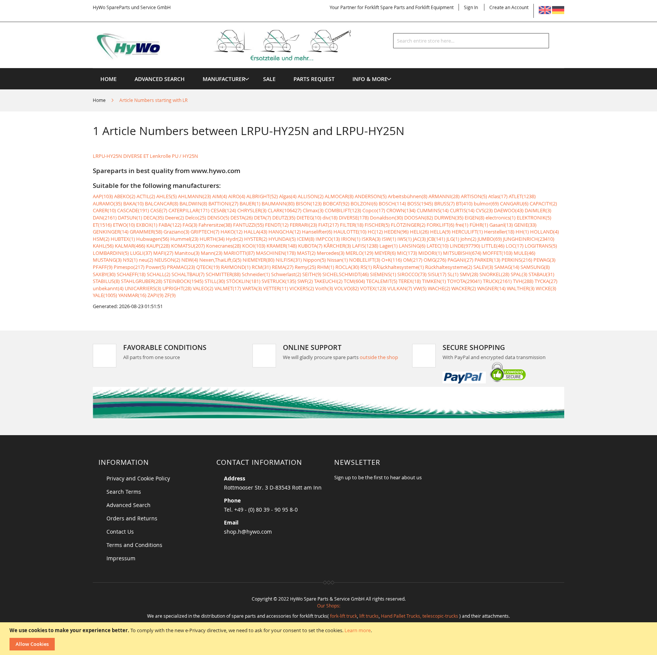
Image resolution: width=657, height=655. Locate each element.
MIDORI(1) (430, 253)
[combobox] (471, 40)
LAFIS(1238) (365, 245)
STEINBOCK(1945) (183, 281)
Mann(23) (211, 253)
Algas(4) (288, 196)
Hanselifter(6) (317, 231)
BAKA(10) (133, 203)
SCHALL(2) (158, 274)
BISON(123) (309, 203)
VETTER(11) (275, 288)
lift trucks (369, 616)
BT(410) (464, 203)
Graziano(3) (176, 231)
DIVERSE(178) (354, 217)
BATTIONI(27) (223, 203)
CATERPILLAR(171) (188, 210)
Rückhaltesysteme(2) (448, 267)
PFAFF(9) (103, 267)
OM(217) (412, 259)
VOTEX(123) (373, 288)
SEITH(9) (311, 274)
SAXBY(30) (104, 274)
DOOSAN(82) (418, 217)
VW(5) (420, 288)
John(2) (468, 238)
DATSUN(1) (130, 217)
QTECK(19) (208, 267)
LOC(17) (515, 245)
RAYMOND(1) (236, 267)
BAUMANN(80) (278, 203)
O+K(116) (391, 259)
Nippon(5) (314, 259)
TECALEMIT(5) (381, 281)
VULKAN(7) (399, 288)
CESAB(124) (223, 210)
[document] (329, 638)
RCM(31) (261, 267)
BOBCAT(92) (336, 203)
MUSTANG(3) (107, 259)
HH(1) (522, 231)
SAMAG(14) (506, 267)
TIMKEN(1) (434, 281)
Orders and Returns (131, 518)
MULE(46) (524, 253)
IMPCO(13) (328, 238)
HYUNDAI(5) (282, 238)
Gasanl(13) (501, 224)
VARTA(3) (252, 288)
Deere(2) (174, 217)
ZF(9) (170, 295)
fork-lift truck (343, 616)
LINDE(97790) (465, 245)
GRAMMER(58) (146, 231)
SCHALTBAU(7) (188, 274)
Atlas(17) (498, 196)
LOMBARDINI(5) (111, 253)
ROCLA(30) (347, 267)
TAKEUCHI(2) (328, 281)
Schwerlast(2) (286, 274)
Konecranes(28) (223, 245)
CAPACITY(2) (543, 203)
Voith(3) (324, 288)
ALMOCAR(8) (339, 196)
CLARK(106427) (285, 210)
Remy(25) (305, 267)
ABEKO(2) (124, 196)
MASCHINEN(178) (276, 253)
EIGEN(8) (474, 217)
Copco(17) (373, 210)
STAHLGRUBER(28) (141, 281)
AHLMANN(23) (194, 196)
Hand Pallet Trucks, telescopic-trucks (419, 616)
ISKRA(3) (371, 238)
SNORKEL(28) (494, 274)
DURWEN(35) (448, 217)
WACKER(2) (463, 288)
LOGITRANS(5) (541, 245)
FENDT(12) (277, 224)
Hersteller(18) (499, 231)
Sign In (471, 7)
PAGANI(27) (460, 259)
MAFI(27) (163, 253)
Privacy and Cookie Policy (138, 478)
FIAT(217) (328, 224)
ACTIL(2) (145, 196)
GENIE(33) (525, 224)
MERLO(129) (359, 253)
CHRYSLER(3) (252, 210)
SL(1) (453, 274)
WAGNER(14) (491, 288)
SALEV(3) (483, 267)
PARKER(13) (487, 259)
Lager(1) (388, 245)
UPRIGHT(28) (177, 288)
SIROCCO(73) (412, 274)
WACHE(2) (439, 288)
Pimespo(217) (129, 267)
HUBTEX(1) (123, 238)
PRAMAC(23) (181, 267)
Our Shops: (328, 606)
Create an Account (508, 7)
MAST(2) (306, 253)
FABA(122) (170, 224)
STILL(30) (215, 281)
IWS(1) (404, 238)
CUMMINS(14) (433, 210)
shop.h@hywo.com (248, 531)
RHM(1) (325, 267)
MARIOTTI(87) (239, 253)
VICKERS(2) (301, 288)
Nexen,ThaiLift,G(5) (220, 259)
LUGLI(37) (141, 253)
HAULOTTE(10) (350, 231)
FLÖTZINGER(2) (408, 224)
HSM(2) (101, 238)
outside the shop (379, 357)
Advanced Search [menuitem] (160, 79)
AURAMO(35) (107, 203)
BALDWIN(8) (193, 203)
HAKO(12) (232, 231)
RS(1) (366, 267)
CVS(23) (484, 210)
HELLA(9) (440, 231)
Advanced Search (128, 505)
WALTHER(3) (521, 288)
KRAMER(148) (282, 245)
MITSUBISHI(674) (462, 253)
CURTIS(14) (462, 210)
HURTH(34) (212, 238)
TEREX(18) (409, 281)
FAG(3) (189, 224)
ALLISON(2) (311, 196)
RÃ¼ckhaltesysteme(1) (398, 267)
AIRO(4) (236, 196)
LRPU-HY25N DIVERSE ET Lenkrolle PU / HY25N (145, 156)
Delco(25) (195, 217)
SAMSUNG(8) (535, 267)
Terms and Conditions (134, 544)
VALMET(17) (227, 288)
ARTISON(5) (474, 196)
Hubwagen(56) (152, 238)
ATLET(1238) (522, 196)
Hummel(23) (184, 238)
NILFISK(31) (289, 259)
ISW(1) (389, 238)
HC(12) (375, 231)
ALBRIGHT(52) (262, 196)
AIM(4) (219, 196)
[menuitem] (224, 79)
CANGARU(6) (514, 203)
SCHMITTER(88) (223, 274)
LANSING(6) (412, 245)
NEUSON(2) (167, 259)
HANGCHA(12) (284, 231)
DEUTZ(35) (283, 217)
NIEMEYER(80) (259, 259)
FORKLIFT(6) (440, 224)
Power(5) (156, 267)
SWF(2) (305, 281)
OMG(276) (435, 259)
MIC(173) (407, 253)
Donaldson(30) (386, 217)
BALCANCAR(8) (161, 203)
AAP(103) (103, 196)
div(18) (330, 217)
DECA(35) (153, 217)
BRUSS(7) (444, 203)
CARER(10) (104, 210)
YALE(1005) (105, 295)
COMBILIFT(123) (343, 210)
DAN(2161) (105, 217)
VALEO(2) (203, 288)
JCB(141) (436, 238)
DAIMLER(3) (538, 210)
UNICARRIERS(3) (143, 288)
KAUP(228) (158, 245)
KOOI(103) (253, 245)
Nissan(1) (337, 259)
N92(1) (130, 259)
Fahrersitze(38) (215, 224)
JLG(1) (452, 238)
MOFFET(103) (497, 253)
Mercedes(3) (330, 253)
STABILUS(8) (106, 281)
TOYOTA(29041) (464, 281)
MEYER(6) (385, 253)
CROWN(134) (401, 210)
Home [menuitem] (108, 79)
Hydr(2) (234, 238)
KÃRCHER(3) (337, 245)
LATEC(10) (438, 245)
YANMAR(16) (132, 295)
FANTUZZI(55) (248, 224)
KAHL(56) (103, 245)
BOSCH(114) (392, 203)
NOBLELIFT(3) (364, 259)
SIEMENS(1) (383, 274)
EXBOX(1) (146, 224)
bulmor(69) (486, 203)
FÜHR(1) (479, 224)
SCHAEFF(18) (131, 274)
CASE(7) (158, 210)
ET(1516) (102, 224)
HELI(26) (419, 231)
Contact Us (120, 531)
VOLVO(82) (346, 288)
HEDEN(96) (396, 231)
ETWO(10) (124, 224)
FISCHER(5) (377, 224)
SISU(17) (437, 274)
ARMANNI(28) (444, 196)
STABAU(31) (541, 274)
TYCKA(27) (546, 281)
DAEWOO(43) (509, 210)
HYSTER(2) (255, 238)
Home (100, 100)
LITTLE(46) (493, 245)
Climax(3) (313, 210)
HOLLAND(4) (544, 231)
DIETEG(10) (309, 217)
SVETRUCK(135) (279, 281)
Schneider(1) (256, 274)
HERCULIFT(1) (467, 231)
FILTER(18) (351, 224)
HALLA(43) (255, 231)
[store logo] (234, 45)
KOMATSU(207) (188, 245)
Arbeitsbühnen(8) (407, 196)
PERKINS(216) (516, 259)
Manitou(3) (187, 253)
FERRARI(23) (303, 224)
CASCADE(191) (133, 210)
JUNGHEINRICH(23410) (528, 238)
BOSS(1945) (420, 203)
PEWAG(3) (544, 259)
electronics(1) (501, 217)
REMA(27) (283, 267)
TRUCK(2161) (497, 281)
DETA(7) (262, 217)
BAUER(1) (250, 203)
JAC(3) (419, 238)
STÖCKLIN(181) (243, 281)
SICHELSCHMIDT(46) (345, 274)
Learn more (357, 630)
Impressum (120, 558)
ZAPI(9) (155, 295)
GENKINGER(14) (111, 231)
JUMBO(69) (490, 238)
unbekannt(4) (108, 288)
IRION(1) (350, 238)
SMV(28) (469, 274)
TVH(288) (523, 281)
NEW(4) (189, 259)
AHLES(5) (166, 196)
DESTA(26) (241, 217)
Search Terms (123, 491)
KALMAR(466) (130, 245)
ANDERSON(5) (371, 196)
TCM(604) (354, 281)
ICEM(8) (305, 238)
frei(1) (461, 224)
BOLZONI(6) (364, 203)
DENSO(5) (218, 217)
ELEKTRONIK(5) (534, 217)
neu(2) (146, 259)
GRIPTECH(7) (204, 231)
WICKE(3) (546, 288)
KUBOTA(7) (310, 245)
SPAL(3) (519, 274)
